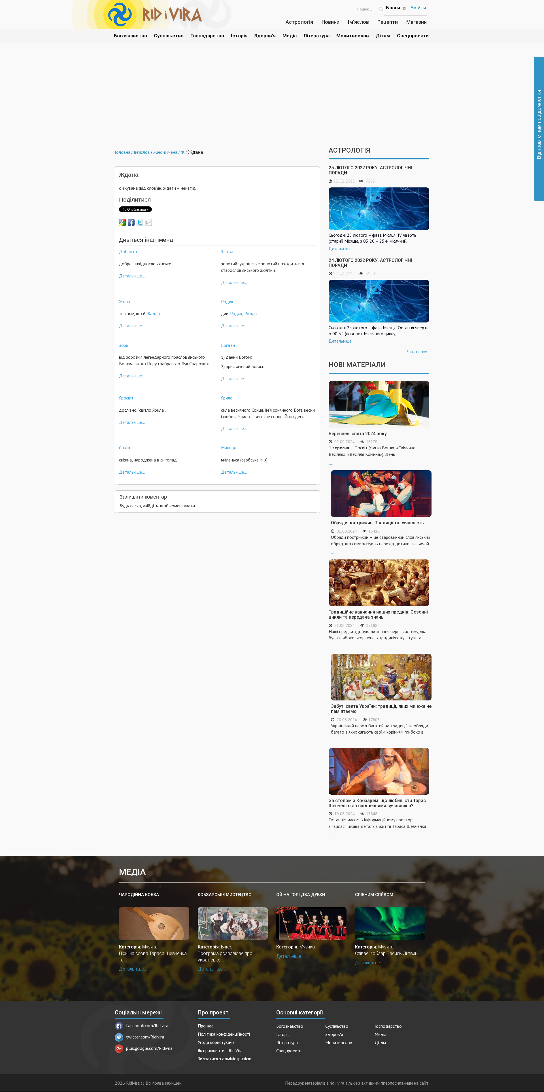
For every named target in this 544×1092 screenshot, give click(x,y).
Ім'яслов (358, 22)
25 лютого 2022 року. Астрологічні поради (370, 170)
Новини (330, 22)
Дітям (383, 36)
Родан (250, 313)
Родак (236, 313)
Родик (227, 301)
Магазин (416, 22)
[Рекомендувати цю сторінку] (148, 222)
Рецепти (387, 22)
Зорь (123, 345)
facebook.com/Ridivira (147, 1025)
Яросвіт (126, 398)
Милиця (228, 447)
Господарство (207, 36)
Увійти (418, 7)
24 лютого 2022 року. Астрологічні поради (370, 263)
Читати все (417, 351)
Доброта (128, 251)
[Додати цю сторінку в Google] (122, 222)
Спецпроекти (413, 36)
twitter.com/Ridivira (145, 1037)
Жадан (153, 313)
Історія (239, 36)
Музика (150, 947)
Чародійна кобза (139, 894)
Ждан (124, 301)
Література (316, 36)
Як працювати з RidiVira (220, 1050)
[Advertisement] (272, 98)
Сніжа (124, 447)
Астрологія (299, 22)
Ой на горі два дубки (300, 894)
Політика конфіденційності (224, 1034)
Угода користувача (216, 1042)
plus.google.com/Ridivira (149, 1048)
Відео (227, 947)
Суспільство (169, 36)
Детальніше (340, 249)
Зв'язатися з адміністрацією (224, 1058)
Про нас (205, 1026)
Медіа (289, 36)
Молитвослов (352, 36)
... (372, 455)
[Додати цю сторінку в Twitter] (140, 222)
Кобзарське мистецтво (225, 894)
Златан (228, 251)
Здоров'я (265, 36)
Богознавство (130, 36)
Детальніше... (132, 276)
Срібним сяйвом (374, 894)
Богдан (228, 345)
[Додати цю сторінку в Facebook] (131, 222)
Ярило (227, 398)
